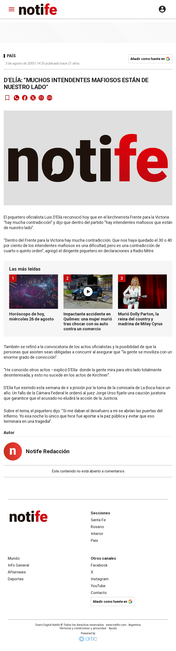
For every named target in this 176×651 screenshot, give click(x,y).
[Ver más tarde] (7, 97)
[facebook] (25, 97)
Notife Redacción (47, 451)
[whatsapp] (16, 97)
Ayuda (113, 628)
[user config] (162, 9)
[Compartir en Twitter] (33, 97)
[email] (41, 97)
